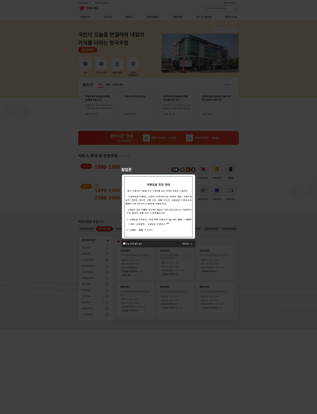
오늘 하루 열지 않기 (134, 244)
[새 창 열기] (158, 206)
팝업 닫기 (185, 244)
